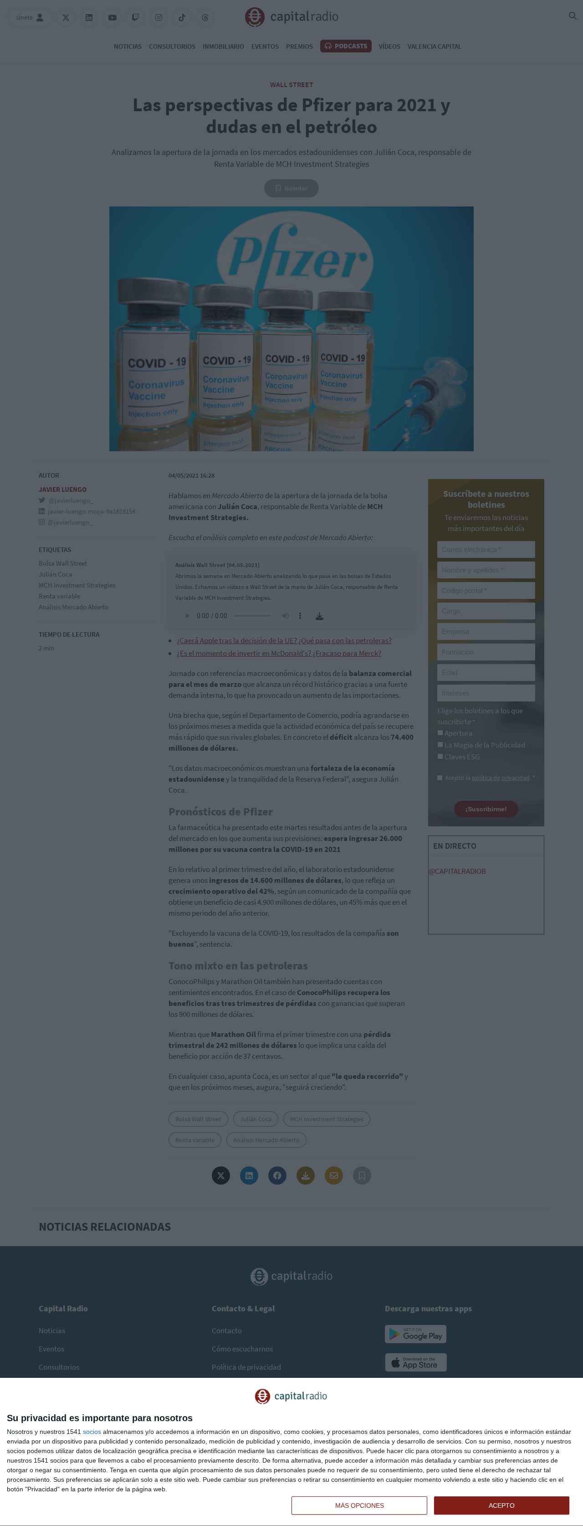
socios (92, 1431)
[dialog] (291, 1452)
